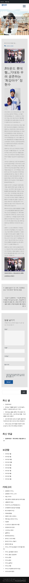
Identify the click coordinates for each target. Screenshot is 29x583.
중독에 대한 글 (9, 544)
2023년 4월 (8, 479)
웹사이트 (6, 364)
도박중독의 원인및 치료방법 (12, 507)
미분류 (7, 521)
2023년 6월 (8, 473)
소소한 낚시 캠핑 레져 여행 (12, 524)
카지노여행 (8, 565)
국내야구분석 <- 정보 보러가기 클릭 (14, 273)
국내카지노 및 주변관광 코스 (12, 505)
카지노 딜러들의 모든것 (11, 551)
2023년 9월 (8, 465)
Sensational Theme (20, 581)
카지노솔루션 (8, 563)
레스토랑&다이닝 (9, 510)
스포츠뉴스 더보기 (9, 276)
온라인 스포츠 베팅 (10, 538)
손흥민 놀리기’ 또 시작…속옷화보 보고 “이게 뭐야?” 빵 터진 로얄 (14, 289)
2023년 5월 (8, 476)
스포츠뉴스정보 (9, 46)
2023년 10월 (8, 462)
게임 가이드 (8, 496)
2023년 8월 (8, 468)
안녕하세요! (8, 404)
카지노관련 (8, 557)
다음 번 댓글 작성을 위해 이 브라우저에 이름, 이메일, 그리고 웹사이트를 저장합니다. (15, 375)
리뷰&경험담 (8, 513)
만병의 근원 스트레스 (10, 516)
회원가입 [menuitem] (7, 1)
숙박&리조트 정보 (10, 527)
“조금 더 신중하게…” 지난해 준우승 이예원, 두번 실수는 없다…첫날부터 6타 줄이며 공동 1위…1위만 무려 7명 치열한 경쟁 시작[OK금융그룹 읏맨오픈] (14, 302)
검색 (24, 392)
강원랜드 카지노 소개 (10, 493)
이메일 (6, 356)
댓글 (6, 329)
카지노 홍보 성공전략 (10, 554)
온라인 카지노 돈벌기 (10, 541)
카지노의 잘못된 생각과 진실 (12, 568)
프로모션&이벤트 (9, 571)
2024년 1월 (8, 456)
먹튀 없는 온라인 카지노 (11, 519)
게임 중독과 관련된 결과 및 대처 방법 (15, 499)
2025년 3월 (8, 454)
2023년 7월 (8, 470)
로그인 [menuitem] (2, 1)
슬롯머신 (7, 533)
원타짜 (4, 5)
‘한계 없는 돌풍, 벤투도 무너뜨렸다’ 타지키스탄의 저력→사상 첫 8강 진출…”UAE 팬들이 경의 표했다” (14, 414)
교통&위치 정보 (9, 502)
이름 (6, 347)
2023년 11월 (8, 459)
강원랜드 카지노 (9, 491)
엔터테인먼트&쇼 (9, 535)
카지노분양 (8, 560)
